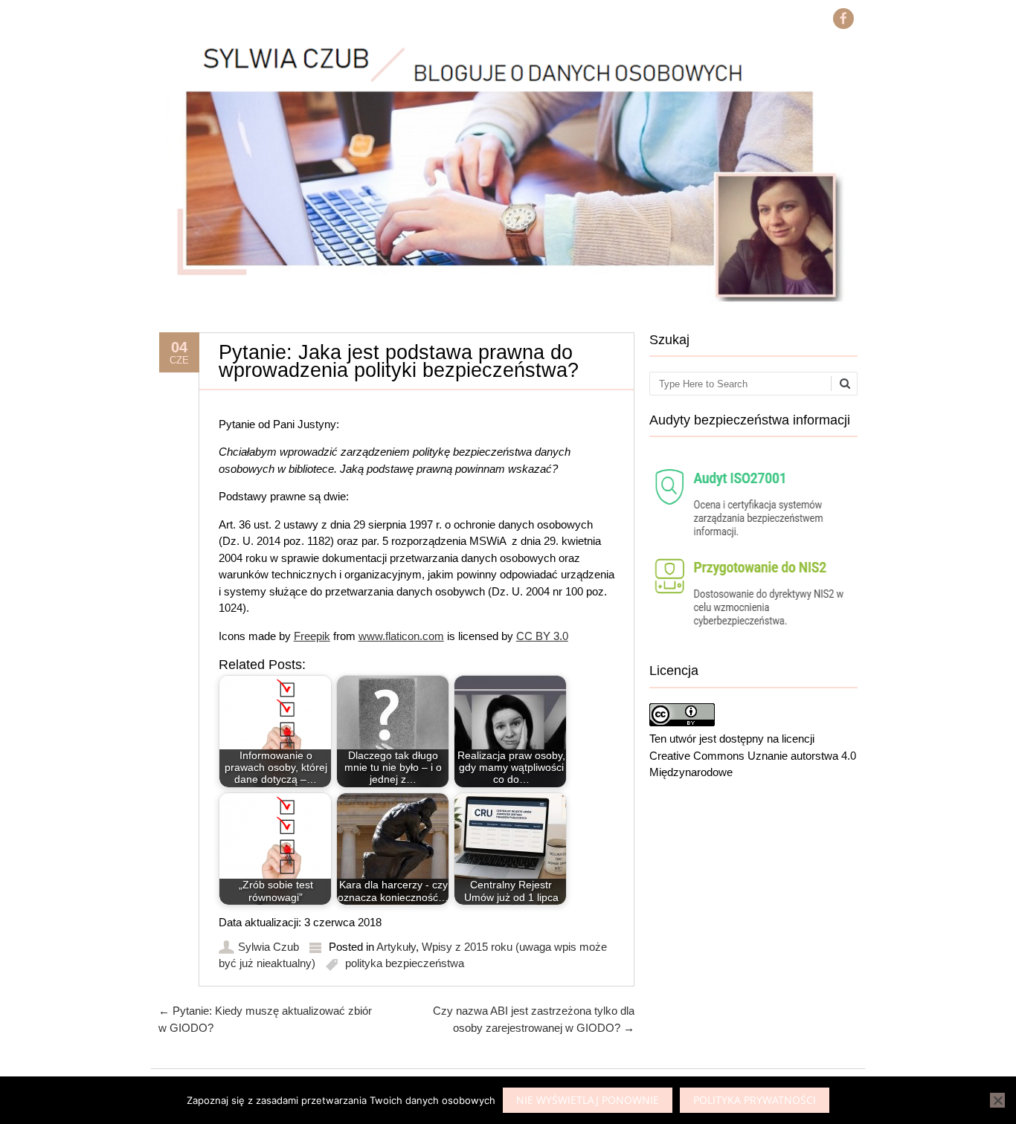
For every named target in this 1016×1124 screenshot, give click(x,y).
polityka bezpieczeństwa (404, 963)
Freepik (312, 636)
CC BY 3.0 (542, 636)
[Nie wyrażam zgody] (997, 1100)
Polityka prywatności (754, 1100)
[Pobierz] (753, 638)
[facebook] (843, 18)
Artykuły (396, 946)
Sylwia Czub (268, 946)
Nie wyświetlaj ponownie (587, 1100)
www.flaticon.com (401, 636)
